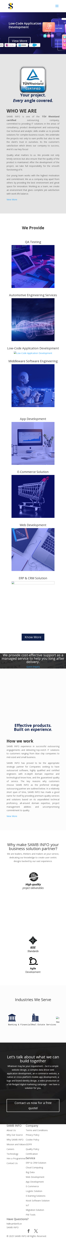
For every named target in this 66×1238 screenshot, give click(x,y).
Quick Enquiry (33, 666)
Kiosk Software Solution (38, 1200)
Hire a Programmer (16, 1158)
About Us (11, 1130)
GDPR (29, 1144)
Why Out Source (15, 1134)
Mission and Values (16, 1144)
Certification (32, 1153)
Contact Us (12, 1163)
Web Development (33, 525)
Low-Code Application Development (25, 25)
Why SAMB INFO (15, 1139)
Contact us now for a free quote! (33, 1105)
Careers (10, 1149)
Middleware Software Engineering (33, 361)
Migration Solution (35, 1209)
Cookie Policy (32, 1139)
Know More (33, 637)
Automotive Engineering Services (33, 295)
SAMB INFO (13, 1227)
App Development (33, 419)
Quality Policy (32, 1149)
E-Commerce (32, 1186)
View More (19, 41)
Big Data (30, 1172)
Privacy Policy (32, 1134)
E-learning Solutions (35, 1195)
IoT (27, 1205)
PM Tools (30, 1214)
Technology (12, 1153)
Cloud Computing (34, 1167)
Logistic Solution (34, 1191)
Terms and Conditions (37, 1130)
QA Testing (33, 242)
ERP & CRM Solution (33, 578)
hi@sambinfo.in (14, 1223)
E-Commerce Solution (33, 472)
